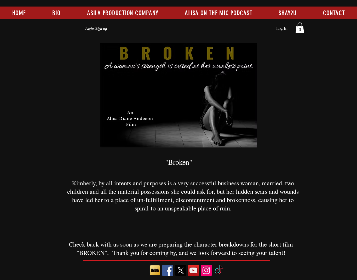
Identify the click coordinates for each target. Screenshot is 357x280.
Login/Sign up (96, 29)
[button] (299, 27)
